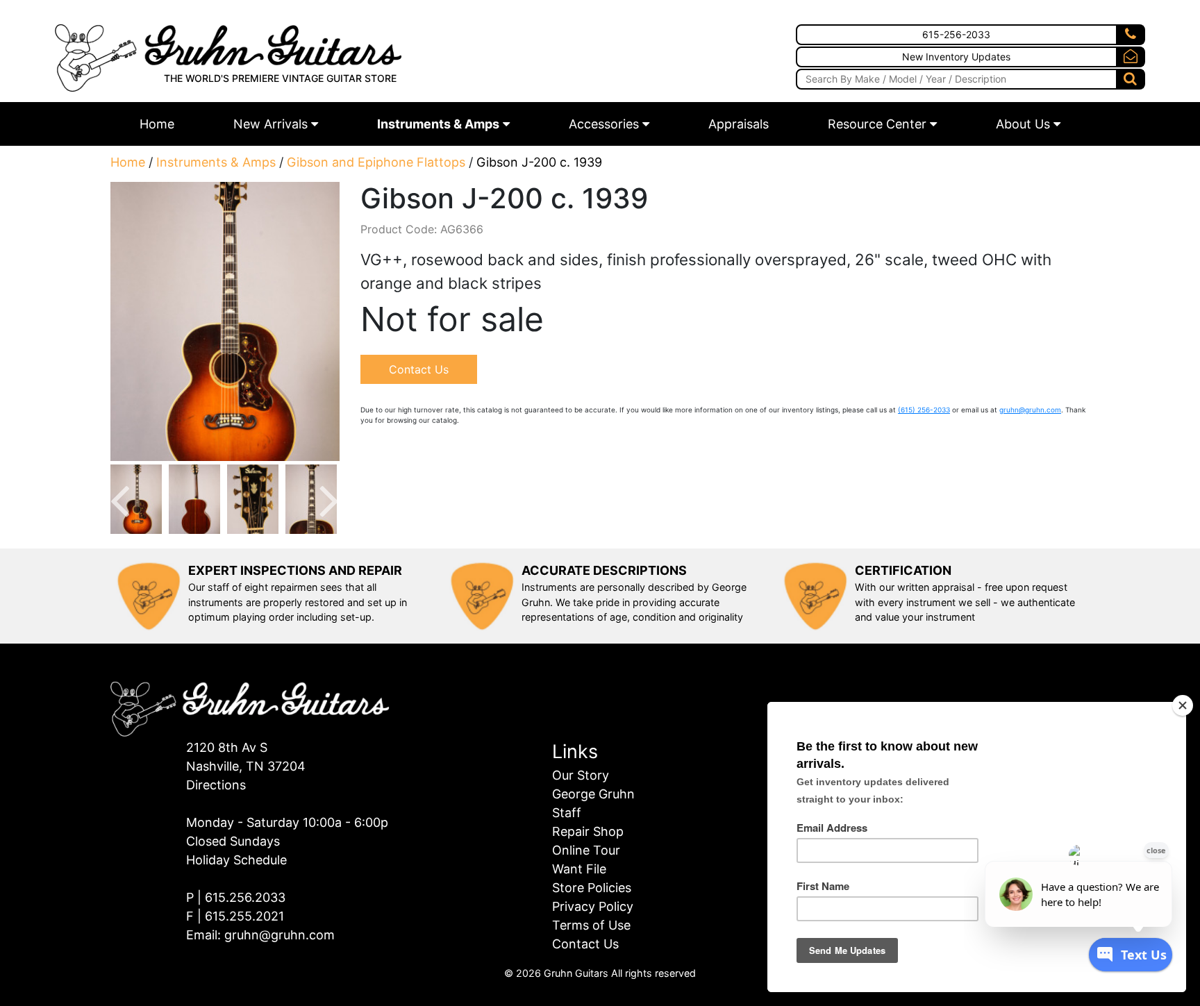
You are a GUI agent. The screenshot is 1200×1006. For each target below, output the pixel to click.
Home (157, 124)
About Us (1023, 124)
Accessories (604, 124)
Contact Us (419, 369)
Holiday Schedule (236, 860)
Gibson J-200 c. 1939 (539, 162)
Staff (566, 812)
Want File (579, 869)
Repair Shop (588, 831)
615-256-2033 (956, 34)
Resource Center (877, 124)
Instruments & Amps (438, 124)
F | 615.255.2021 (235, 916)
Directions (216, 785)
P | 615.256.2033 (235, 897)
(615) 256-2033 (924, 409)
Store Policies (591, 887)
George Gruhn (593, 794)
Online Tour (586, 850)
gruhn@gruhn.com (1030, 409)
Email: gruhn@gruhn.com (260, 935)
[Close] (1182, 705)
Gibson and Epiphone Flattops (376, 162)
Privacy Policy (592, 906)
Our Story (580, 775)
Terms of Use (591, 925)
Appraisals (738, 124)
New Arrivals (270, 124)
